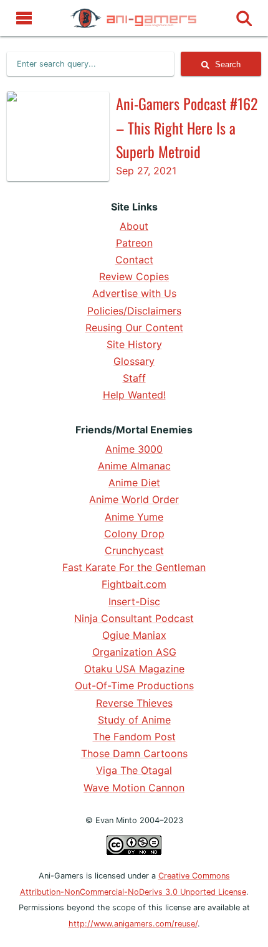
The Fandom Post (134, 736)
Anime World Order (134, 499)
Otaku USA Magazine (134, 668)
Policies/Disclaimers (134, 310)
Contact (134, 259)
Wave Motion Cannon (134, 787)
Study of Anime (134, 720)
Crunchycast (134, 550)
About (134, 226)
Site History (134, 344)
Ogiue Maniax (134, 635)
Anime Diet (134, 482)
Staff (134, 378)
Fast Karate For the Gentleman (134, 567)
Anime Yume (134, 517)
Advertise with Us (134, 293)
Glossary (134, 361)
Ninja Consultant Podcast (134, 618)
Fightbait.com (134, 584)
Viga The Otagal (134, 770)
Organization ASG (134, 652)
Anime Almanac (134, 465)
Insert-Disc (134, 601)
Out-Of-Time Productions (134, 685)
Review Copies (134, 276)
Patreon (134, 243)
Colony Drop (134, 533)
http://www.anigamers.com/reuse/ (133, 923)
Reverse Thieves (134, 703)
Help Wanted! (134, 395)
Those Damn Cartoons (134, 753)
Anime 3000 (134, 449)
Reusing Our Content (134, 327)
